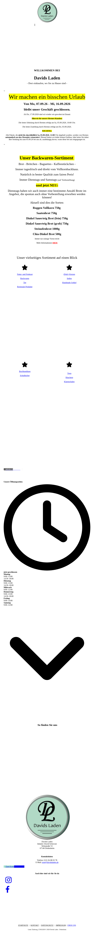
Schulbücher (25, 375)
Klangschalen (69, 382)
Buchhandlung (24, 371)
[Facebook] (7, 890)
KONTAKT (35, 925)
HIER (55, 243)
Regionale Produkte (24, 287)
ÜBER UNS (72, 925)
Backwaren (24, 278)
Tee (24, 283)
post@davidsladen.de (50, 862)
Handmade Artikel (69, 283)
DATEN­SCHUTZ (47, 925)
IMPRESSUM (61, 925)
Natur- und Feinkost (25, 274)
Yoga (69, 373)
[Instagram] (8, 880)
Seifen (69, 278)
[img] (47, 12)
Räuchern (69, 377)
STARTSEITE (23, 925)
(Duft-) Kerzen (69, 274)
